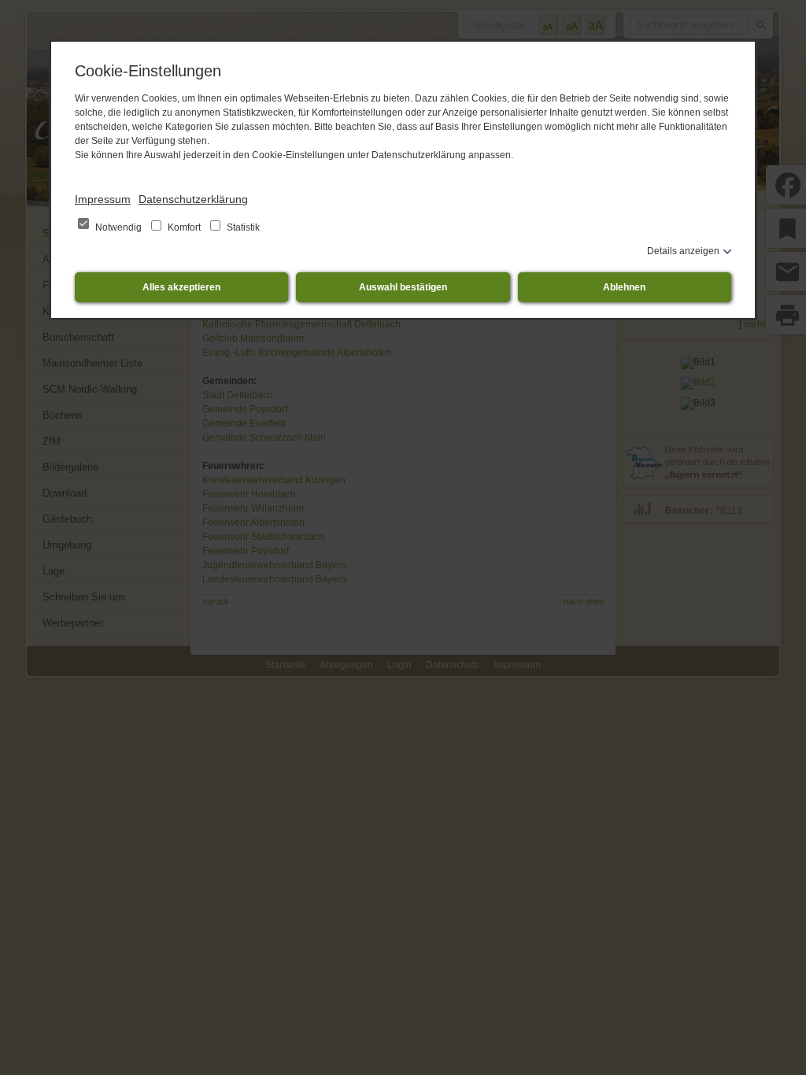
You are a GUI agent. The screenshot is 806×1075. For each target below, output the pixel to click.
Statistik (242, 227)
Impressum (103, 199)
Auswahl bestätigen (403, 287)
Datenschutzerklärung (193, 199)
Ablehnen (624, 287)
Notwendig (118, 227)
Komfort (184, 227)
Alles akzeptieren (181, 287)
